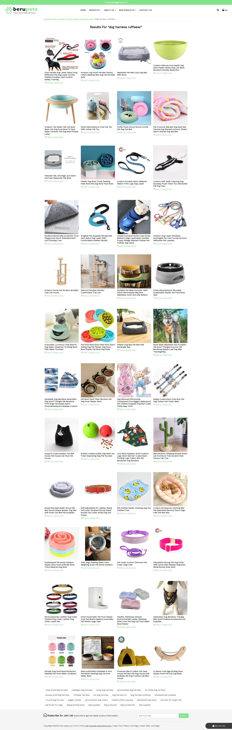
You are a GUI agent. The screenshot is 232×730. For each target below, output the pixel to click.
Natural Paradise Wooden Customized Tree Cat (92, 291)
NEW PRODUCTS (126, 10)
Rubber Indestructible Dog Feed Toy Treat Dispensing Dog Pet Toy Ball (97, 454)
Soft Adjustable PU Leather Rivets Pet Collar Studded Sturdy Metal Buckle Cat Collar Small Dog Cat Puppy (96, 511)
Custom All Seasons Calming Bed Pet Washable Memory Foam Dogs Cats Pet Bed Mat (169, 510)
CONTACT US (145, 10)
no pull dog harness (54, 700)
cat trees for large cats (170, 700)
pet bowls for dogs (54, 705)
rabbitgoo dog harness (82, 690)
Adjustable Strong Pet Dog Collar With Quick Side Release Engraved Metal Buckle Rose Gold (169, 564)
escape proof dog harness (57, 695)
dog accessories (127, 705)
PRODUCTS (94, 10)
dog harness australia (140, 695)
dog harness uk (119, 695)
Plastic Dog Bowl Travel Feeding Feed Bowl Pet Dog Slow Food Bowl (97, 182)
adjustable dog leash (146, 700)
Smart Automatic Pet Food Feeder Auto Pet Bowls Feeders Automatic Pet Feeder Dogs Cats (97, 619)
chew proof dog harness (56, 690)
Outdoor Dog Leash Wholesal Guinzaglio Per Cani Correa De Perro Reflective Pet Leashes (170, 238)
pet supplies (144, 705)
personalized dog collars (96, 700)
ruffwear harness (81, 695)
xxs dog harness (100, 695)
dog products (110, 705)
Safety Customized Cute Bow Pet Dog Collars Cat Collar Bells (168, 400)
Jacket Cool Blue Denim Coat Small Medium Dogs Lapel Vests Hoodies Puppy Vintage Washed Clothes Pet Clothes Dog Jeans (133, 239)
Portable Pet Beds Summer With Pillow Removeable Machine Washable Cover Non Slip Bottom (132, 292)
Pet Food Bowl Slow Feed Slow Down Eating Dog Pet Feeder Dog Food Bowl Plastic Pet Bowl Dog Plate (98, 347)
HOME (83, 10)
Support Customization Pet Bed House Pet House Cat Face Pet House (59, 455)
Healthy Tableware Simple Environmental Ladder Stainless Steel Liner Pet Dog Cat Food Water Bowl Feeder (133, 620)
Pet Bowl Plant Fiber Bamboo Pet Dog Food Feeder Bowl (96, 400)
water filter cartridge (150, 726)
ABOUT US (109, 10)
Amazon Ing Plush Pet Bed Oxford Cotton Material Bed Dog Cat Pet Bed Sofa (98, 74)
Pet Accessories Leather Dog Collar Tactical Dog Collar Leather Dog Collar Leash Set (61, 619)
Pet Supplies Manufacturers (80, 19)
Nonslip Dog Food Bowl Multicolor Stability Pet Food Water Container (60, 672)
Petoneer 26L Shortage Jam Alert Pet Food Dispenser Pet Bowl (60, 177)
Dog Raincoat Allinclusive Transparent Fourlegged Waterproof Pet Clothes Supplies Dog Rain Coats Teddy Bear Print (134, 402)
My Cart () (219, 726)
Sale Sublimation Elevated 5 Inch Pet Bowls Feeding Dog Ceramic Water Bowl (96, 673)
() (226, 10)
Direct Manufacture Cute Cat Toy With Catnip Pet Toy (96, 128)
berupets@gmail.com (117, 2)
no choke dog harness (155, 690)
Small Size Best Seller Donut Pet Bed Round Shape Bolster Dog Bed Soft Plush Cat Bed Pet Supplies (60, 510)
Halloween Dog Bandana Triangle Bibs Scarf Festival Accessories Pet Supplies (169, 619)
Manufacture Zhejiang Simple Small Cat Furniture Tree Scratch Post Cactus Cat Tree (170, 455)
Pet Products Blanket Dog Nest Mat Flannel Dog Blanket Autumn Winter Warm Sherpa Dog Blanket (170, 129)
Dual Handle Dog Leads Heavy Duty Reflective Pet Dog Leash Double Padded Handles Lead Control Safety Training (61, 76)
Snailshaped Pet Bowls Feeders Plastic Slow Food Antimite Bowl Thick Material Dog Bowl (59, 564)
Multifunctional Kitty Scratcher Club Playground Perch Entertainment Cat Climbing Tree (61, 238)
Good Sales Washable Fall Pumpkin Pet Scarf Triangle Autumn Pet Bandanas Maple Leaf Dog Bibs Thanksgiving (169, 348)
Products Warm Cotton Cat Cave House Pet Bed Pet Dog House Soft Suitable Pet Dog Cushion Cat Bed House (133, 674)
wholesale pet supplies (54, 19)
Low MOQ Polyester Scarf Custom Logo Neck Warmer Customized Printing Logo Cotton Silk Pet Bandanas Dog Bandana (133, 457)
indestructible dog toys (122, 700)
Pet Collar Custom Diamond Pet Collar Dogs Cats (132, 563)
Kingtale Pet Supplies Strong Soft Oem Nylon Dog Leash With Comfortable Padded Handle (96, 238)
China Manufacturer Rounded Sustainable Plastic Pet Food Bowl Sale (169, 292)
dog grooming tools (75, 705)
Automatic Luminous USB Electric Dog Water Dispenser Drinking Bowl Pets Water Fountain (61, 347)
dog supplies (94, 705)
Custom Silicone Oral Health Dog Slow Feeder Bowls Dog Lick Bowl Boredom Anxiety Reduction (168, 67)
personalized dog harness (129, 690)
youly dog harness (104, 690)
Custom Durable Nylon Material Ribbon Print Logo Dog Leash (132, 182)
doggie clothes (74, 700)
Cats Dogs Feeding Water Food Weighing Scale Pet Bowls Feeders (96, 563)
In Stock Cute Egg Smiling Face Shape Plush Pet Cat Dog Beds (168, 672)
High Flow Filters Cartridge (126, 726)
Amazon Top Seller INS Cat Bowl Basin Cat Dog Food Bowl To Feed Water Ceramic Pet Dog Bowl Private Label (61, 130)
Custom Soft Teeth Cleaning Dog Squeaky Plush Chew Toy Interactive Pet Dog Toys (170, 183)
